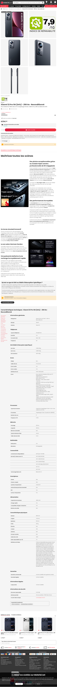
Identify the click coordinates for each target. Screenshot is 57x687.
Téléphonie (3, 318)
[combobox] (16, 2)
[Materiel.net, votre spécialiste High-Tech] (6, 2)
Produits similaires (16, 615)
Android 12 (38, 484)
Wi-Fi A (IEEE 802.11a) (40, 459)
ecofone (3, 113)
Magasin (46, 4)
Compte (51, 4)
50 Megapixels (39, 446)
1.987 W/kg (38, 353)
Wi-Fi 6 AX (38, 469)
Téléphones (5, 9)
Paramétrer (29, 684)
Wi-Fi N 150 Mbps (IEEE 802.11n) (42, 464)
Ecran (2, 323)
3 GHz (37, 417)
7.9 (36, 539)
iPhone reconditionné (15, 604)
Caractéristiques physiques (4, 334)
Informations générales (3, 316)
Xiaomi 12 (38, 325)
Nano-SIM (38, 338)
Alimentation (3, 332)
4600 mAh (38, 500)
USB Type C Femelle (40, 453)
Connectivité (3, 329)
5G (36, 340)
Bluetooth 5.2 (39, 472)
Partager (5, 141)
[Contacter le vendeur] (55, 115)
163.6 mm (38, 515)
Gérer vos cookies (47, 667)
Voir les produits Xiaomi (8, 302)
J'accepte (19, 684)
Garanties (3, 336)
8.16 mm (37, 521)
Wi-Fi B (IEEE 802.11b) (40, 456)
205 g (37, 523)
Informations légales (3, 338)
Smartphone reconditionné (15, 9)
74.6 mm (38, 518)
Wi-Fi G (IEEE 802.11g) (40, 461)
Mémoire (2, 326)
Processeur (3, 324)
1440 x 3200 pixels (39, 371)
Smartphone (3, 330)
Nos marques (46, 660)
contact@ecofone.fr (40, 597)
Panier (55, 4)
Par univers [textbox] (16, 2)
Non (37, 361)
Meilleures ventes (5, 615)
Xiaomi (2, 102)
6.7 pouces (38, 363)
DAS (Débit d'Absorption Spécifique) (3, 321)
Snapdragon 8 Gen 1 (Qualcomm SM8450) (45, 412)
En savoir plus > (8, 680)
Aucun (37, 433)
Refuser (38, 684)
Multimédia (3, 327)
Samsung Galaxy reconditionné (26, 604)
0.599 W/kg (38, 348)
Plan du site (46, 659)
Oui (36, 335)
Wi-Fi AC (37, 466)
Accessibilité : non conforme (49, 668)
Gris (37, 529)
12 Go (37, 436)
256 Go (37, 425)
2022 (37, 537)
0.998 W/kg (38, 351)
